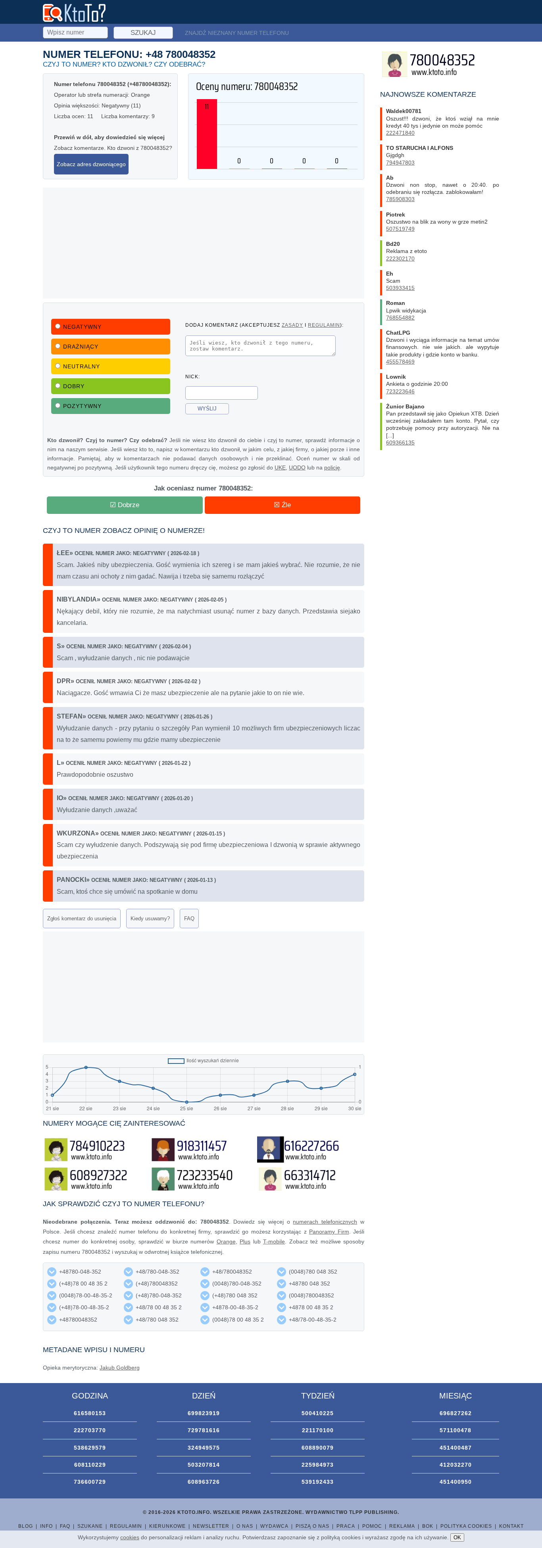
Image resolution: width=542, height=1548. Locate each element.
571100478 (455, 1430)
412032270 (456, 1465)
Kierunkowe (167, 1526)
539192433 (318, 1482)
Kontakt (511, 1526)
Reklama (402, 1526)
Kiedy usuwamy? (150, 919)
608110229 (90, 1465)
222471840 (400, 133)
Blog (25, 1526)
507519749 (400, 229)
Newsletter (211, 1526)
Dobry (74, 386)
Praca (345, 1526)
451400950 (456, 1482)
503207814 (204, 1465)
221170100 (318, 1430)
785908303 (400, 199)
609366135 (400, 442)
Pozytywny (82, 406)
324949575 (204, 1448)
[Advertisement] (203, 243)
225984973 (318, 1465)
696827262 (456, 1413)
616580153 (90, 1413)
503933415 (400, 288)
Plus (245, 1241)
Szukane (90, 1526)
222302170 (400, 258)
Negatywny (82, 327)
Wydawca (274, 1526)
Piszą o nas (312, 1526)
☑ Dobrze (124, 505)
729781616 (204, 1430)
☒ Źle (282, 505)
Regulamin (126, 1526)
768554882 (400, 317)
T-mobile (274, 1241)
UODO (297, 467)
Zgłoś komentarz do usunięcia (81, 919)
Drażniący (80, 346)
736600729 (90, 1482)
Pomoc (372, 1526)
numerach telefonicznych (325, 1221)
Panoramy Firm (329, 1231)
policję (332, 467)
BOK (427, 1526)
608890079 (318, 1448)
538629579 (90, 1448)
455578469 (400, 361)
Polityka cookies (466, 1526)
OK (457, 1537)
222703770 (90, 1430)
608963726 (204, 1482)
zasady (292, 325)
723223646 (400, 391)
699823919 (204, 1413)
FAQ (189, 919)
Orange (226, 1241)
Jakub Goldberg (120, 1367)
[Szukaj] (76, 31)
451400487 (456, 1448)
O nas (244, 1526)
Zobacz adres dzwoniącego (91, 164)
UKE (280, 467)
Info (46, 1526)
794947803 (400, 162)
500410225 (318, 1413)
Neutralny (81, 366)
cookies (129, 1537)
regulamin (324, 325)
